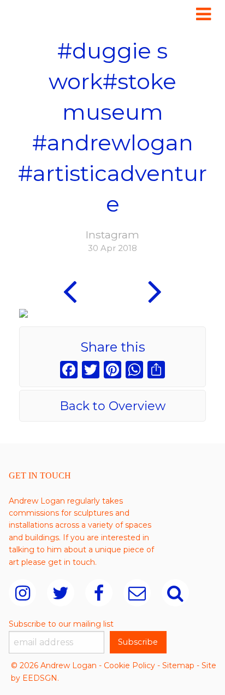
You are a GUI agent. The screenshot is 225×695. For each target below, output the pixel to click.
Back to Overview (112, 406)
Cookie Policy (129, 665)
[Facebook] (69, 371)
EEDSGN (39, 678)
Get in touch (40, 475)
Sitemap (178, 665)
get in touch (71, 562)
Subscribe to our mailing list (61, 624)
